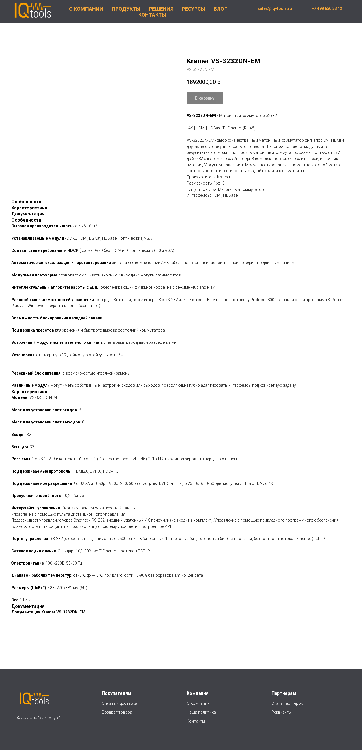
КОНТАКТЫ (152, 15)
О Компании (198, 703)
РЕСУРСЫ (193, 9)
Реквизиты (282, 712)
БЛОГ (220, 9)
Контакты (196, 721)
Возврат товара (117, 712)
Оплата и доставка (119, 703)
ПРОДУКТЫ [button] (126, 9)
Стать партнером (288, 703)
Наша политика (202, 712)
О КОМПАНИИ (86, 9)
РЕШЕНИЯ (161, 9)
